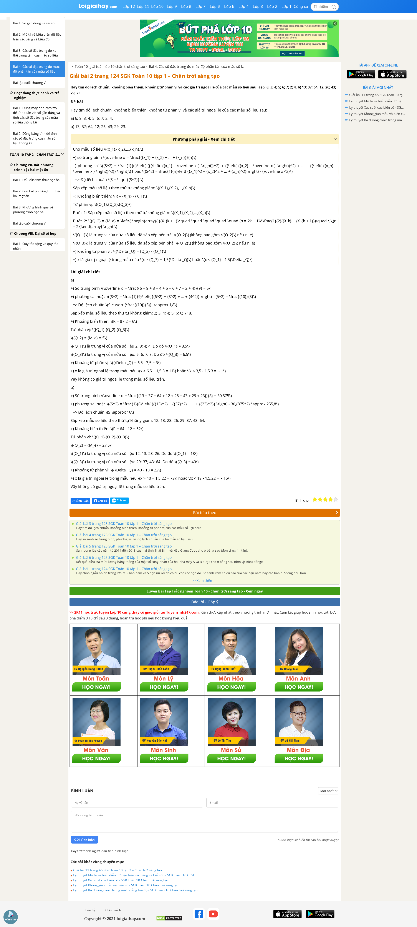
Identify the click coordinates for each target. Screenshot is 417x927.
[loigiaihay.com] (97, 8)
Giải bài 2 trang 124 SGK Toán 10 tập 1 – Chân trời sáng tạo (145, 75)
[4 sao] (330, 499)
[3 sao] (325, 499)
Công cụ (301, 6)
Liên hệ (90, 910)
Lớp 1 (286, 6)
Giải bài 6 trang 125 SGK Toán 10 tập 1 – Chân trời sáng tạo (123, 557)
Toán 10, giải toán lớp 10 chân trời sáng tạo (110, 66)
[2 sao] (320, 499)
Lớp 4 (243, 6)
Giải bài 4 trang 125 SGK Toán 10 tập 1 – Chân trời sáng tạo (123, 535)
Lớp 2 (272, 6)
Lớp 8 (186, 6)
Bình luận (82, 501)
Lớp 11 (143, 6)
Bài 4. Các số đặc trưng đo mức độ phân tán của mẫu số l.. (196, 66)
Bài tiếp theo (204, 512)
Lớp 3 (258, 6)
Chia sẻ (102, 501)
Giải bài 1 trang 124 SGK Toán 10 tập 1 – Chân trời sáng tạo (123, 568)
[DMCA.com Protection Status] (169, 920)
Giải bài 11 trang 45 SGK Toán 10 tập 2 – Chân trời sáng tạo (117, 870)
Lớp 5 (229, 6)
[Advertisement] (377, 192)
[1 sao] (315, 499)
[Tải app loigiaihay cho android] (360, 74)
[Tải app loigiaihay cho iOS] (392, 74)
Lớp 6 (215, 6)
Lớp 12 (128, 6)
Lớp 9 (172, 6)
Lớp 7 (200, 6)
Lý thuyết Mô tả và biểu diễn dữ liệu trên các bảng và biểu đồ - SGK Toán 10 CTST (133, 875)
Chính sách (113, 910)
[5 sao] (335, 499)
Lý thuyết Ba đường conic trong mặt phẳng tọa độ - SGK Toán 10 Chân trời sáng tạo (135, 890)
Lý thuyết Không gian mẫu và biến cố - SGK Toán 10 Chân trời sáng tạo (125, 885)
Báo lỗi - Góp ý (204, 601)
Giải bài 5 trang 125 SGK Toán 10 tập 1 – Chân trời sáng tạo (123, 546)
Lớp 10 (157, 6)
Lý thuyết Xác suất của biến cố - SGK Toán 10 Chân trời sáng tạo (120, 880)
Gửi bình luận (84, 839)
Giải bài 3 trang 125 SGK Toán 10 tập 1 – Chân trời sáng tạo (123, 523)
